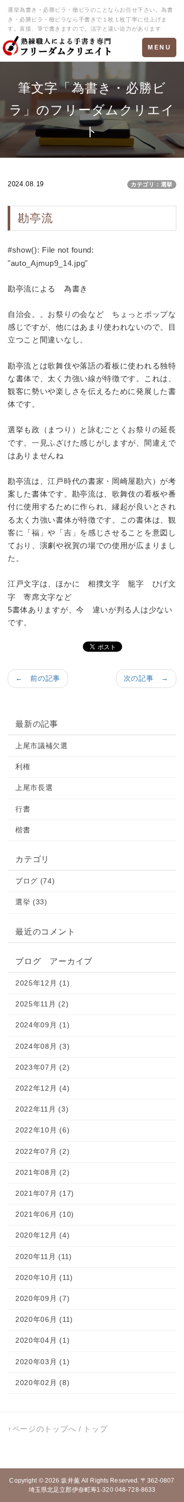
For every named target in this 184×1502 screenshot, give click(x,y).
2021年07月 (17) (44, 1193)
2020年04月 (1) (42, 1340)
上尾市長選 (34, 787)
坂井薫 (70, 1480)
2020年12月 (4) (42, 1235)
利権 (22, 766)
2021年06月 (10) (44, 1214)
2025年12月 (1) (42, 983)
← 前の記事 (37, 678)
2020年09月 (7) (42, 1298)
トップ (95, 1428)
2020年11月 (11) (43, 1256)
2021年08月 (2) (42, 1172)
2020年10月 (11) (44, 1277)
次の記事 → (146, 678)
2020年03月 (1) (42, 1362)
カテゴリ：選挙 (152, 184)
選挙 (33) (31, 902)
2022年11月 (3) (41, 1109)
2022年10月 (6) (42, 1130)
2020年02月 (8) (42, 1382)
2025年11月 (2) (41, 1004)
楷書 (22, 830)
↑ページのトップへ (42, 1428)
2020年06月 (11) (44, 1319)
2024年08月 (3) (42, 1046)
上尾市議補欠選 (41, 746)
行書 (22, 809)
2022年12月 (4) (42, 1088)
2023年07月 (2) (42, 1067)
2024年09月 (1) (42, 1025)
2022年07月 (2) (42, 1151)
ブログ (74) (35, 881)
